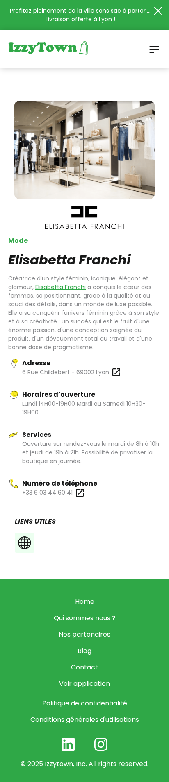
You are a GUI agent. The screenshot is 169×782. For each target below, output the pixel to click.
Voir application (84, 683)
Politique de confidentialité (84, 703)
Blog (84, 650)
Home (84, 601)
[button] (154, 49)
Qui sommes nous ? (85, 618)
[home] (48, 49)
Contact (84, 667)
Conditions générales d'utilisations (84, 719)
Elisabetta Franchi (60, 287)
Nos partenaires (84, 634)
